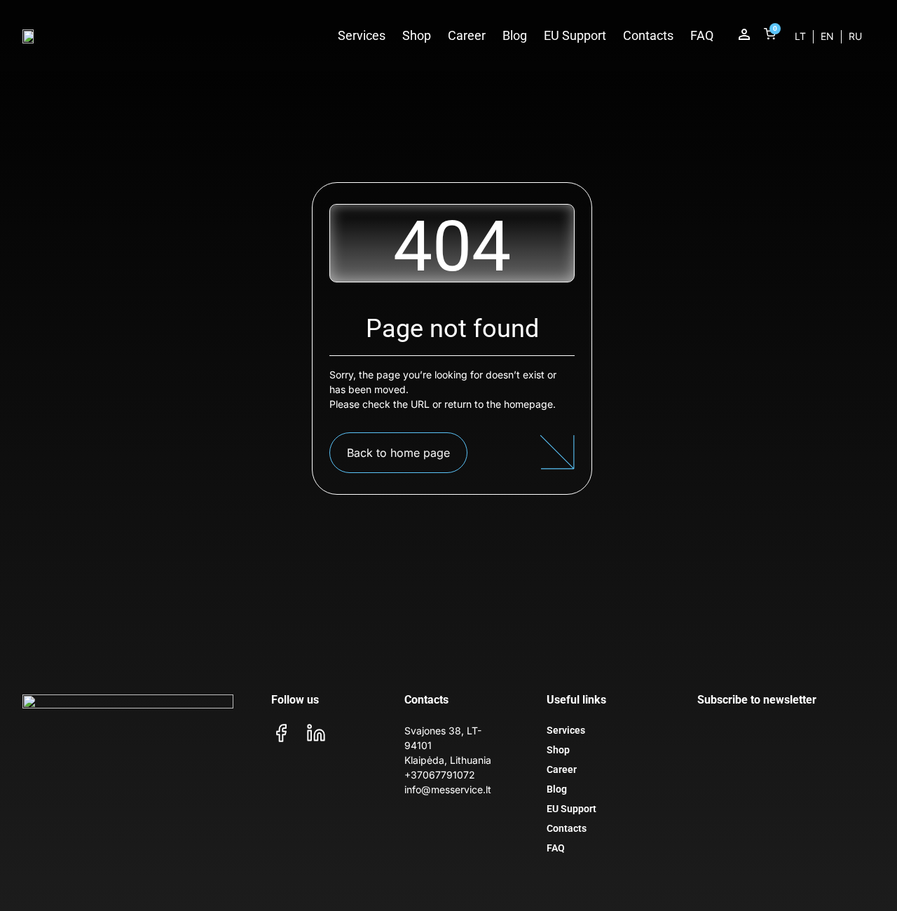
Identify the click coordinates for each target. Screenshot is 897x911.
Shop (416, 35)
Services (361, 35)
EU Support (575, 35)
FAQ (701, 35)
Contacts (648, 35)
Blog (514, 35)
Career (467, 35)
